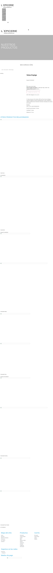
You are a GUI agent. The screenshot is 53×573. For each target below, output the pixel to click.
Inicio (2, 69)
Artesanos (4, 15)
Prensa (3, 18)
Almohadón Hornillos (4, 455)
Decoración (26, 65)
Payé (2, 13)
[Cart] (7, 23)
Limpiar (37, 88)
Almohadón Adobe (4, 311)
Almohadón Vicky (3, 374)
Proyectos (4, 12)
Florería (3, 10)
